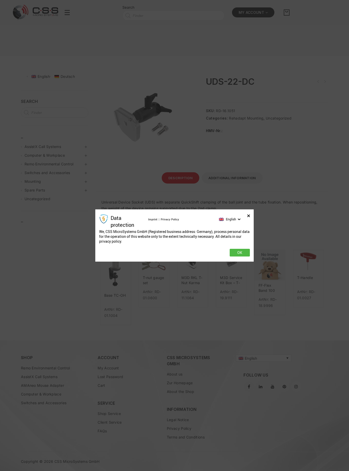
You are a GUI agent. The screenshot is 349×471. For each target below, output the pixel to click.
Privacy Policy (170, 219)
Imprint (152, 219)
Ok (239, 252)
